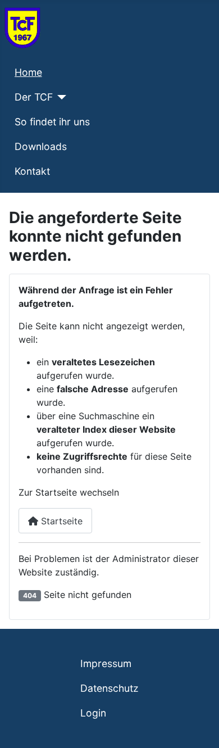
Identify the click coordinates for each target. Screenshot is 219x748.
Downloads (41, 146)
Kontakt (32, 171)
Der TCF (34, 97)
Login (93, 713)
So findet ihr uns (52, 122)
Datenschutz (109, 688)
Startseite (60, 521)
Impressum (105, 663)
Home (28, 72)
